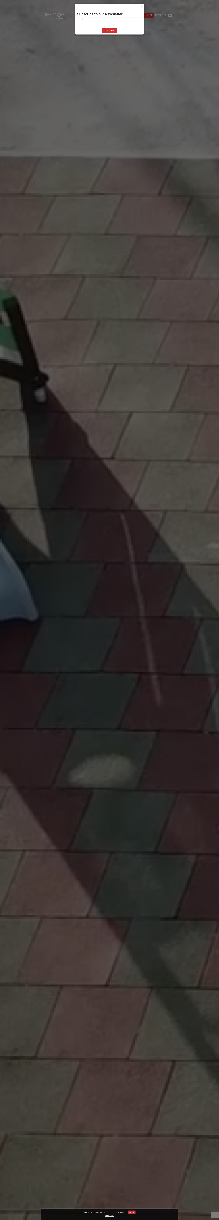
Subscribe (109, 30)
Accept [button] (131, 1212)
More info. (109, 1216)
